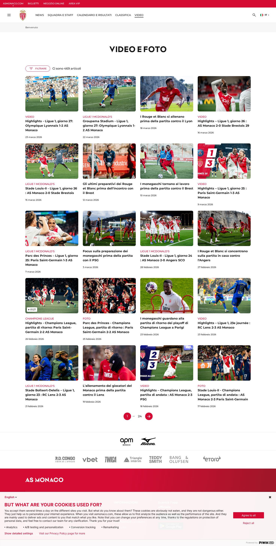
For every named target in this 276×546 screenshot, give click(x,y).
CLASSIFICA (123, 15)
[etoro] (212, 459)
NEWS (39, 15)
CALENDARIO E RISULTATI (94, 15)
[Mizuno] (148, 441)
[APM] (126, 441)
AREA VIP (74, 3)
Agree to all (249, 515)
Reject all (248, 523)
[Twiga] (110, 459)
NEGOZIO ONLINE (53, 3)
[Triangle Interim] (133, 459)
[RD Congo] (65, 459)
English (9, 497)
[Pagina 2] (149, 416)
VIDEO (139, 15)
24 (140, 416)
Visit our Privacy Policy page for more (62, 533)
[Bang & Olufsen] (179, 459)
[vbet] (89, 459)
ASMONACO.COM (13, 3)
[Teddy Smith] (155, 459)
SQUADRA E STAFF (60, 15)
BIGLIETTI (33, 3)
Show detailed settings (19, 533)
